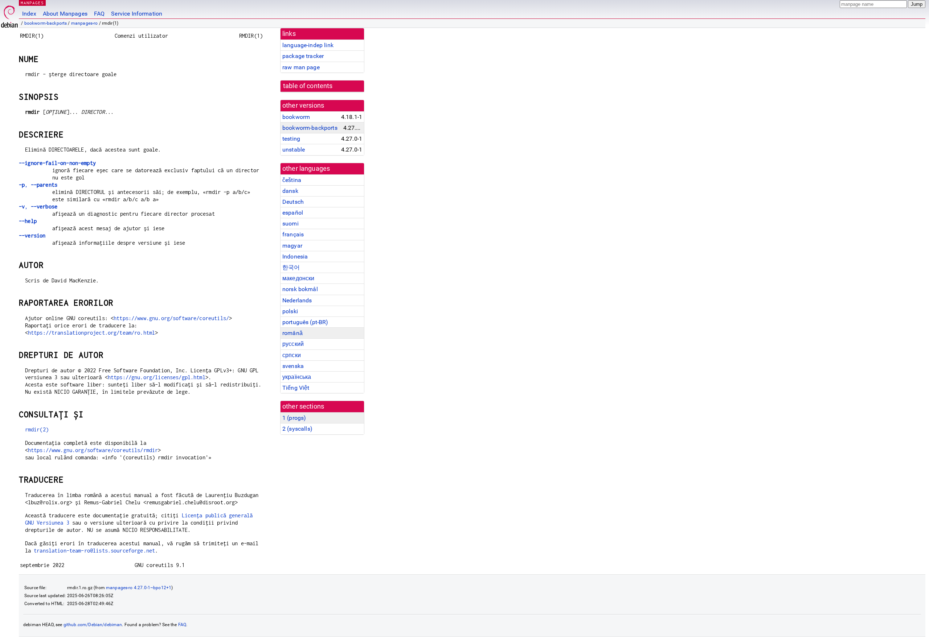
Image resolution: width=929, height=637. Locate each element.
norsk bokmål (300, 289)
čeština (291, 180)
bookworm (296, 116)
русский (293, 343)
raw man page (301, 67)
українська (296, 376)
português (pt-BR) (305, 322)
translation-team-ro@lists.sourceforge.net (94, 550)
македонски (298, 278)
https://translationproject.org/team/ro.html (91, 333)
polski (290, 311)
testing (291, 138)
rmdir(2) (37, 429)
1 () (294, 417)
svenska (293, 366)
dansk (290, 190)
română (292, 333)
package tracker (303, 56)
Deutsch (293, 201)
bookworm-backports (45, 23)
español (292, 212)
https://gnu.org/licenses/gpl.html (156, 377)
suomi (290, 223)
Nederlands (297, 300)
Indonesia (295, 256)
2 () (297, 428)
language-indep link (307, 45)
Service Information (136, 13)
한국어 (291, 267)
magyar (292, 245)
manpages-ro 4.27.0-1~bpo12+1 (138, 587)
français (293, 234)
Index (29, 13)
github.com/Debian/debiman (93, 624)
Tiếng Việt (296, 387)
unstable (293, 149)
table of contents (308, 86)
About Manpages (65, 13)
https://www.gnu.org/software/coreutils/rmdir (93, 450)
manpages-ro (84, 23)
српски (291, 355)
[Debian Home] (9, 14)
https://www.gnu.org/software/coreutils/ (171, 318)
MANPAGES (32, 2)
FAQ (99, 13)
